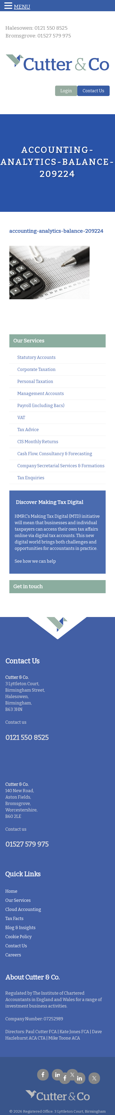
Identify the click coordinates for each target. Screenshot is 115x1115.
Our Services (18, 900)
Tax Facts (14, 918)
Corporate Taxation (36, 369)
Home (11, 891)
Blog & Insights (20, 927)
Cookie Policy (18, 936)
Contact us (15, 722)
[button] (9, 6)
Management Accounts (40, 393)
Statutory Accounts (36, 357)
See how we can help (35, 561)
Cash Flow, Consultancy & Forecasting (54, 453)
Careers (13, 954)
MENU (22, 6)
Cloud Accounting (23, 909)
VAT (21, 417)
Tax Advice (28, 429)
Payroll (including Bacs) (40, 405)
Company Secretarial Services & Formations (61, 465)
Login (66, 90)
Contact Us (93, 90)
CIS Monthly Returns (37, 441)
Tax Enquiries (30, 477)
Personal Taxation (35, 381)
